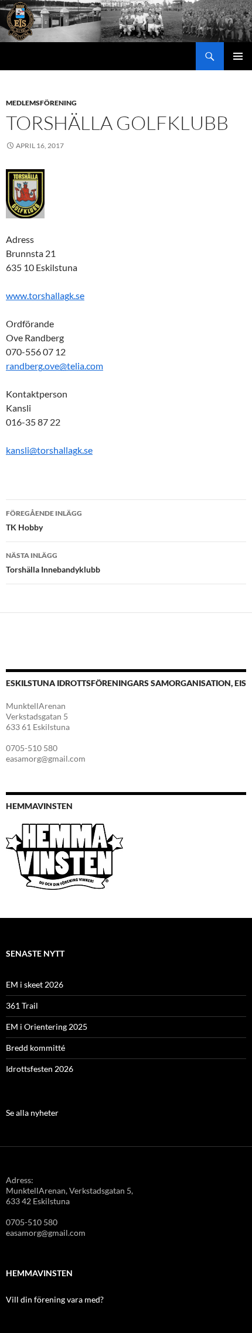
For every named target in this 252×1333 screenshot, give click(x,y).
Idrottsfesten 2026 (39, 1069)
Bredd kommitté (35, 1048)
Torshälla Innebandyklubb (53, 562)
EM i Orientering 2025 (46, 1027)
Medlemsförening (41, 102)
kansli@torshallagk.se (49, 449)
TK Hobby (44, 520)
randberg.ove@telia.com (54, 365)
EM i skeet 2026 (34, 984)
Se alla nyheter (32, 1113)
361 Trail (22, 1005)
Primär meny (238, 56)
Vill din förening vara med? (55, 1299)
